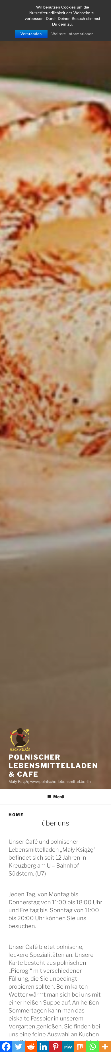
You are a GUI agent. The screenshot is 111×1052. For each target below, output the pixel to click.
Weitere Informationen (73, 34)
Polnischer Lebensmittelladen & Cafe (53, 765)
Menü (58, 796)
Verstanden (31, 34)
